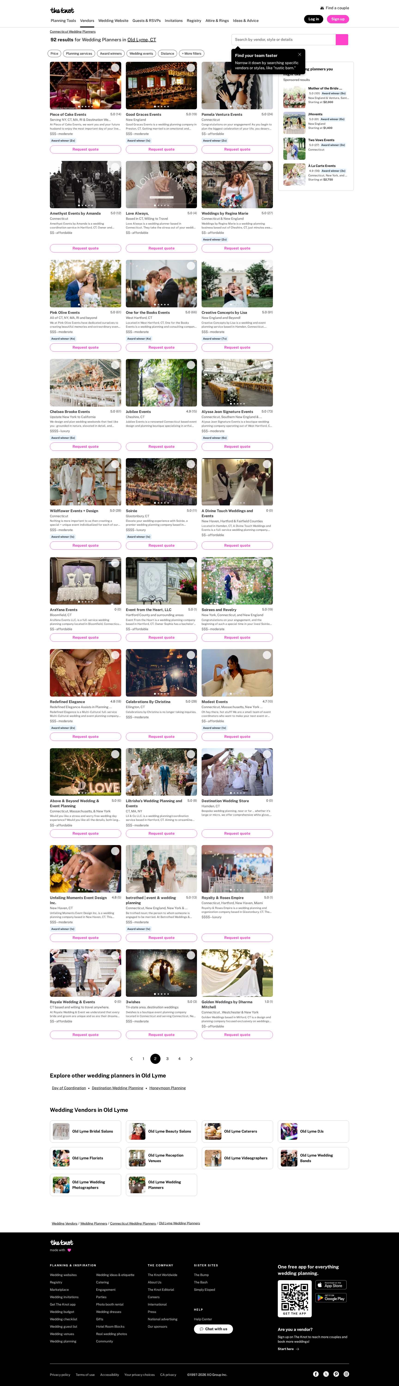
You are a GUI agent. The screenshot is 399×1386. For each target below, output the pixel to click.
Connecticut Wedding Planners (73, 31)
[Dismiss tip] (300, 54)
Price (54, 53)
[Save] (115, 68)
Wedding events (141, 53)
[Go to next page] (191, 1059)
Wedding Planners (93, 1223)
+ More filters (191, 53)
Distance (167, 53)
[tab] (79, 106)
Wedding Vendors (64, 1223)
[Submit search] (342, 39)
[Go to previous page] (131, 1059)
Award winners (111, 53)
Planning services (79, 53)
